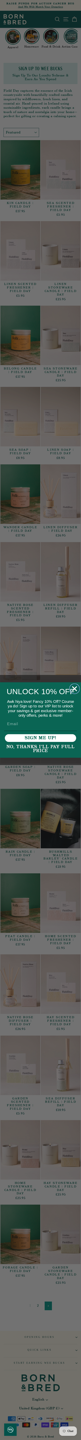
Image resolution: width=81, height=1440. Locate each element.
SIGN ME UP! (40, 738)
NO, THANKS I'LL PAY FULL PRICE (40, 749)
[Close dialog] (74, 689)
